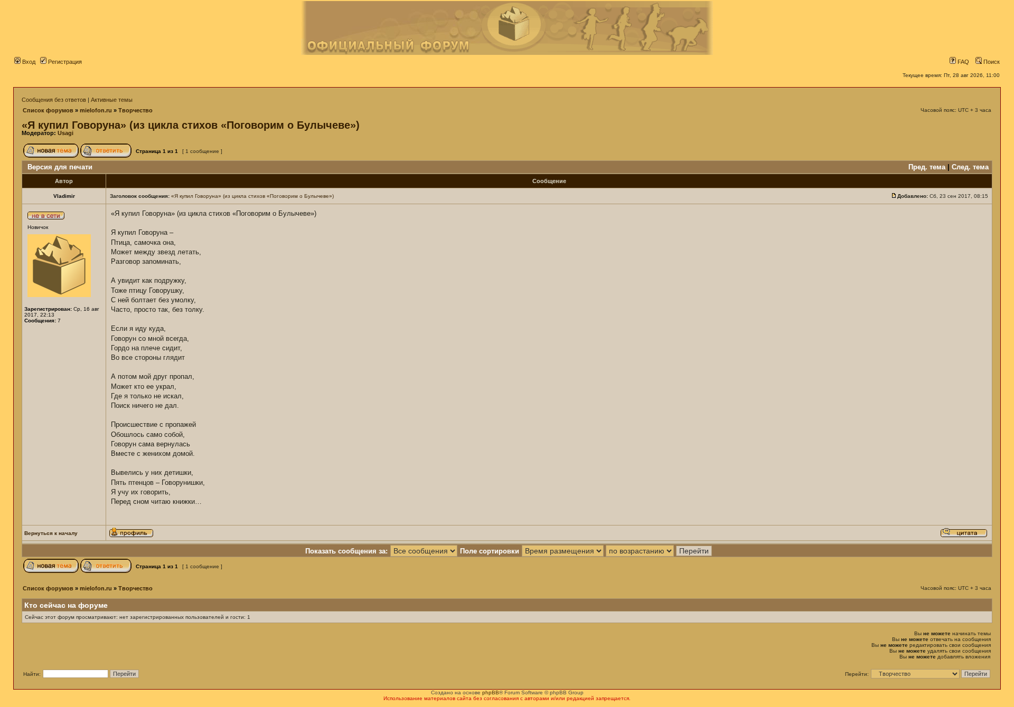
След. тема (970, 167)
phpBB (490, 692)
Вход (28, 62)
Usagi (65, 133)
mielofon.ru (96, 110)
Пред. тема (926, 167)
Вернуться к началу (51, 533)
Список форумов (48, 110)
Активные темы (112, 100)
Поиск (991, 62)
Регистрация (64, 62)
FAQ (962, 62)
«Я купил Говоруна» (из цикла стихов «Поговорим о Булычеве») (191, 125)
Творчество (135, 110)
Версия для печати (59, 167)
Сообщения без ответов (54, 100)
